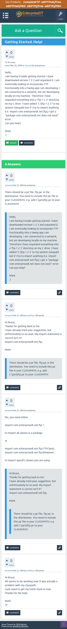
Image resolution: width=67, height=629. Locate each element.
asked (7, 65)
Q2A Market (21, 624)
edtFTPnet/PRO (16, 6)
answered (9, 185)
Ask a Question (28, 30)
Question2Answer (21, 626)
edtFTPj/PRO (53, 6)
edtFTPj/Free (35, 6)
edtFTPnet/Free (51, 2)
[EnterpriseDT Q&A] (29, 14)
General (28, 65)
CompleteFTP (31, 2)
